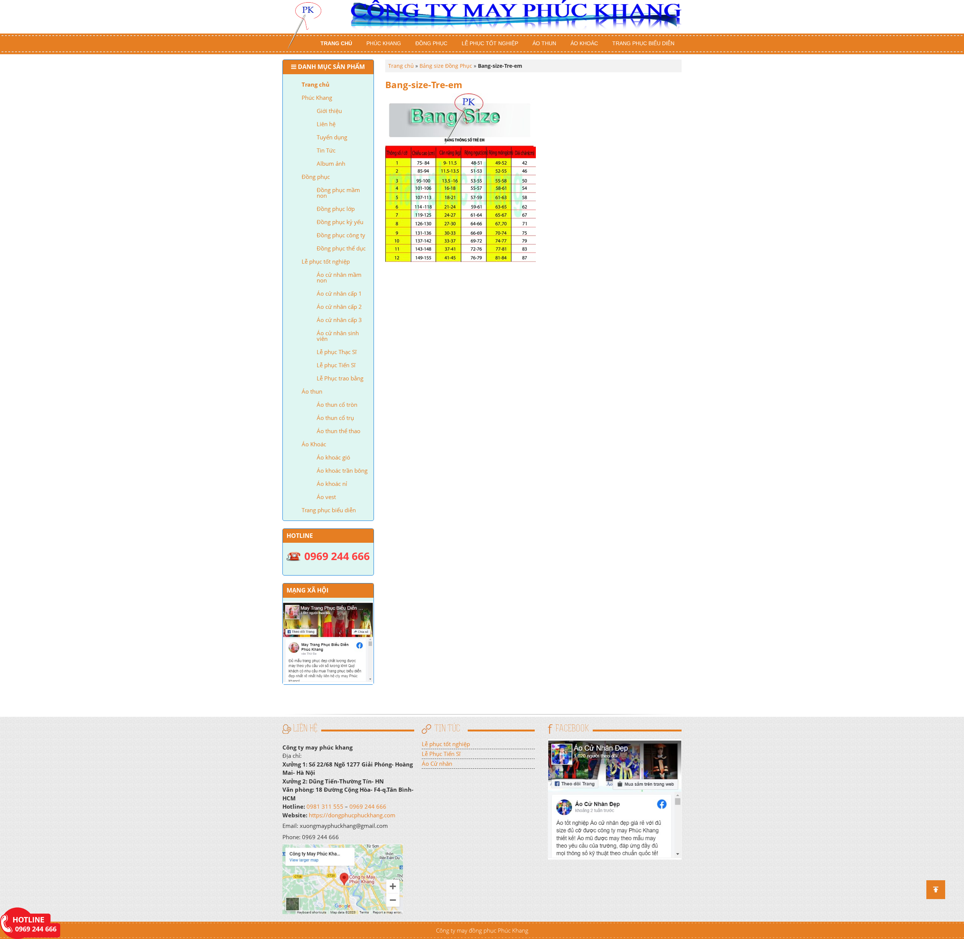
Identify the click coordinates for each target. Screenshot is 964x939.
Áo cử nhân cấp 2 (339, 306)
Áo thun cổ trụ (335, 417)
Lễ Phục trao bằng (340, 378)
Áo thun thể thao (338, 431)
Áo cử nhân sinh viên (338, 335)
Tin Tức (326, 150)
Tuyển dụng (332, 137)
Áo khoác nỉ (332, 483)
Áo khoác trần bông (342, 470)
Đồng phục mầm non (338, 192)
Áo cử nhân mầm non (339, 277)
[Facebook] (615, 798)
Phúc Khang (383, 43)
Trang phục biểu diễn (643, 43)
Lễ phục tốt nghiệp (490, 43)
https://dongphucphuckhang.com (352, 815)
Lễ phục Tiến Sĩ (336, 365)
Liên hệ (326, 124)
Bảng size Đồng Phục (445, 65)
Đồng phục (431, 43)
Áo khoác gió (333, 457)
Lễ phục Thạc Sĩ (337, 352)
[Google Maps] (342, 878)
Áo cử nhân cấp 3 (339, 320)
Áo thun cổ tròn (337, 404)
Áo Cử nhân (437, 763)
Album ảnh (331, 163)
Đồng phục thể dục (341, 248)
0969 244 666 (367, 806)
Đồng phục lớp (336, 208)
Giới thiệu (329, 111)
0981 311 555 (325, 806)
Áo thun (544, 43)
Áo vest (326, 497)
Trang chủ (336, 43)
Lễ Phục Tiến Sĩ (441, 753)
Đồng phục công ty (341, 235)
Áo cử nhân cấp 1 (339, 293)
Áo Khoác (584, 43)
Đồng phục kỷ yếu (340, 222)
